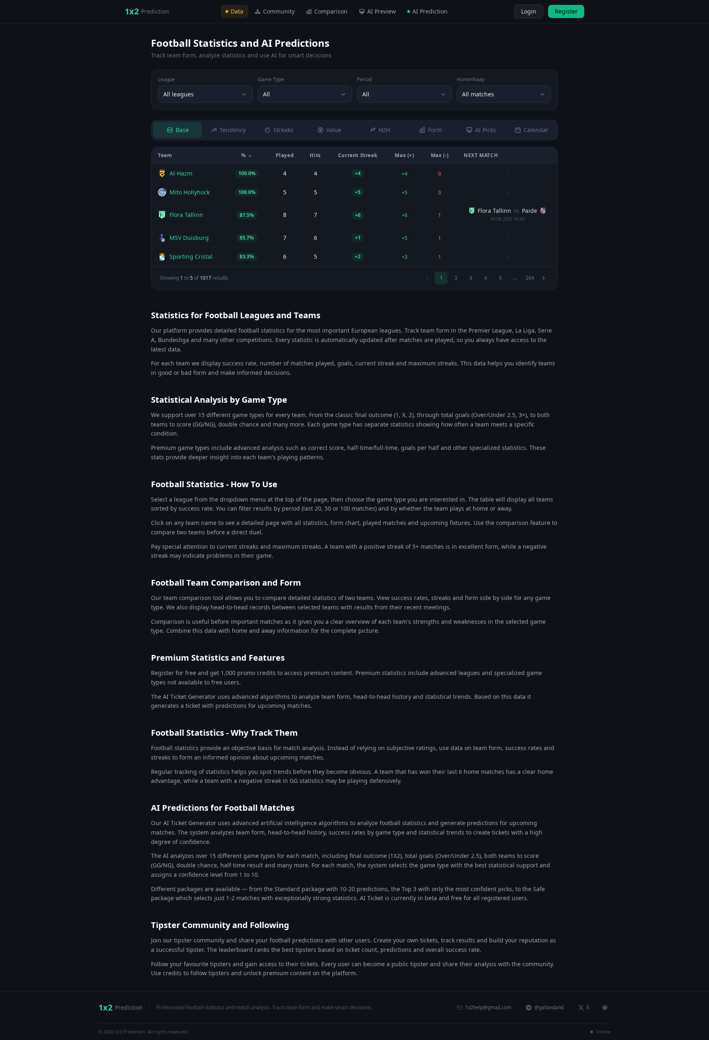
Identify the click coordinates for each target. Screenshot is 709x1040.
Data (237, 11)
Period (364, 79)
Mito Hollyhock (189, 192)
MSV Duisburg (189, 238)
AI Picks (485, 130)
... (515, 277)
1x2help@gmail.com (488, 1007)
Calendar (536, 130)
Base (182, 130)
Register (566, 11)
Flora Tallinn (186, 215)
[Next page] (543, 278)
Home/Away (471, 79)
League (166, 79)
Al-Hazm (180, 173)
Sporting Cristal (191, 256)
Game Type (271, 79)
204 (530, 277)
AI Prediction (430, 11)
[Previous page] (427, 278)
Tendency (233, 130)
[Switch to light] (506, 11)
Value (333, 130)
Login (528, 11)
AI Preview (381, 11)
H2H (384, 130)
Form (435, 130)
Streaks (283, 130)
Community (279, 11)
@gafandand (548, 1007)
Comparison (331, 11)
